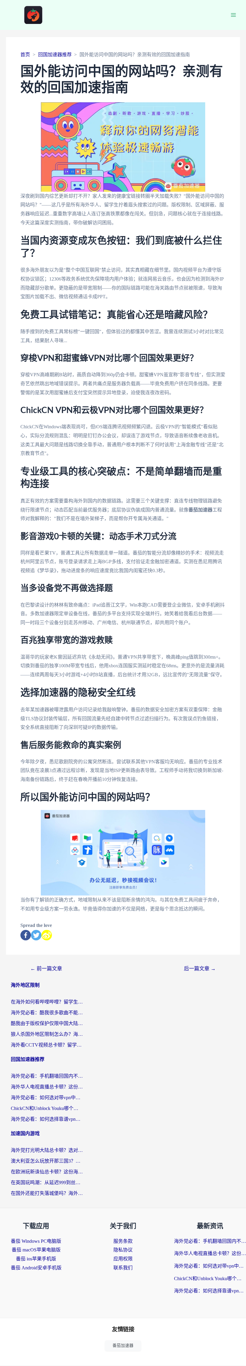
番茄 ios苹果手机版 (36, 1258)
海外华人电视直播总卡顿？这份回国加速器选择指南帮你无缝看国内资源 (47, 1086)
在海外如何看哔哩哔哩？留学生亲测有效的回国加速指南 (47, 1001)
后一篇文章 (200, 968)
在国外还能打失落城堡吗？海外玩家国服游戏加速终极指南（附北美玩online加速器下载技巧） (47, 1193)
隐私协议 (123, 1249)
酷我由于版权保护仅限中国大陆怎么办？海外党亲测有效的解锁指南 (47, 1023)
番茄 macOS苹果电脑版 (36, 1249)
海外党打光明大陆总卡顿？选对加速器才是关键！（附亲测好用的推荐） (47, 1150)
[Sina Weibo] (46, 935)
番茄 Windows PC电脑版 (36, 1241)
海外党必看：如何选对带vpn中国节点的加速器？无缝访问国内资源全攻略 (47, 1097)
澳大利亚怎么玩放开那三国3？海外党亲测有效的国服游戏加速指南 (47, 1161)
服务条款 (123, 1241)
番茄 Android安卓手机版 (36, 1267)
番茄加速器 (123, 1345)
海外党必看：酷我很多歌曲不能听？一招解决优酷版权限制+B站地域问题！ (47, 1012)
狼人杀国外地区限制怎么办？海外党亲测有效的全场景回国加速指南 (47, 1034)
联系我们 (123, 1267)
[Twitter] (36, 935)
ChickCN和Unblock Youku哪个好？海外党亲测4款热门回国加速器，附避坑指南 (47, 1108)
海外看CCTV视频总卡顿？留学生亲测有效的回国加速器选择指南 (47, 1044)
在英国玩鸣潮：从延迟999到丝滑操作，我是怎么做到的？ (47, 1182)
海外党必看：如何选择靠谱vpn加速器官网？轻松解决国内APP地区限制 (47, 1119)
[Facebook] (25, 935)
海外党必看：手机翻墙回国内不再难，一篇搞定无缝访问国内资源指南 (47, 1076)
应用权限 (123, 1258)
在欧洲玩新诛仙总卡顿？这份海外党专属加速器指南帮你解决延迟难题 (47, 1171)
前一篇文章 (46, 968)
